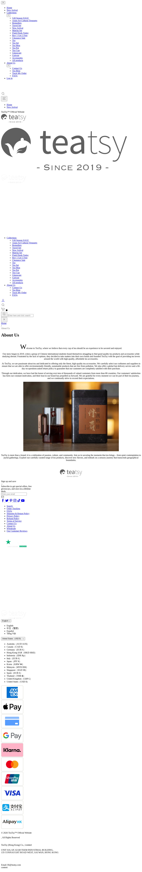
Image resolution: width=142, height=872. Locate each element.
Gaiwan (15, 55)
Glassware (16, 53)
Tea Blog (16, 71)
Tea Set (15, 43)
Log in (9, 78)
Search (10, 506)
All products (17, 60)
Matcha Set (17, 30)
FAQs (14, 76)
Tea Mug (16, 45)
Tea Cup (16, 50)
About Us (11, 63)
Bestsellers (16, 23)
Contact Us (17, 68)
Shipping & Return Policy (18, 513)
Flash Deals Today (20, 33)
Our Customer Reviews (17, 531)
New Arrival (12, 10)
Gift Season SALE (20, 18)
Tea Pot (15, 48)
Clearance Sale (18, 38)
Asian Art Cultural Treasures (24, 20)
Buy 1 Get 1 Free (19, 35)
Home (9, 8)
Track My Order (19, 73)
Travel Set (16, 25)
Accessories (17, 58)
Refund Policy (13, 518)
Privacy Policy (13, 516)
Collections (12, 12)
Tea (13, 40)
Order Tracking (13, 508)
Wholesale (11, 528)
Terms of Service (14, 521)
